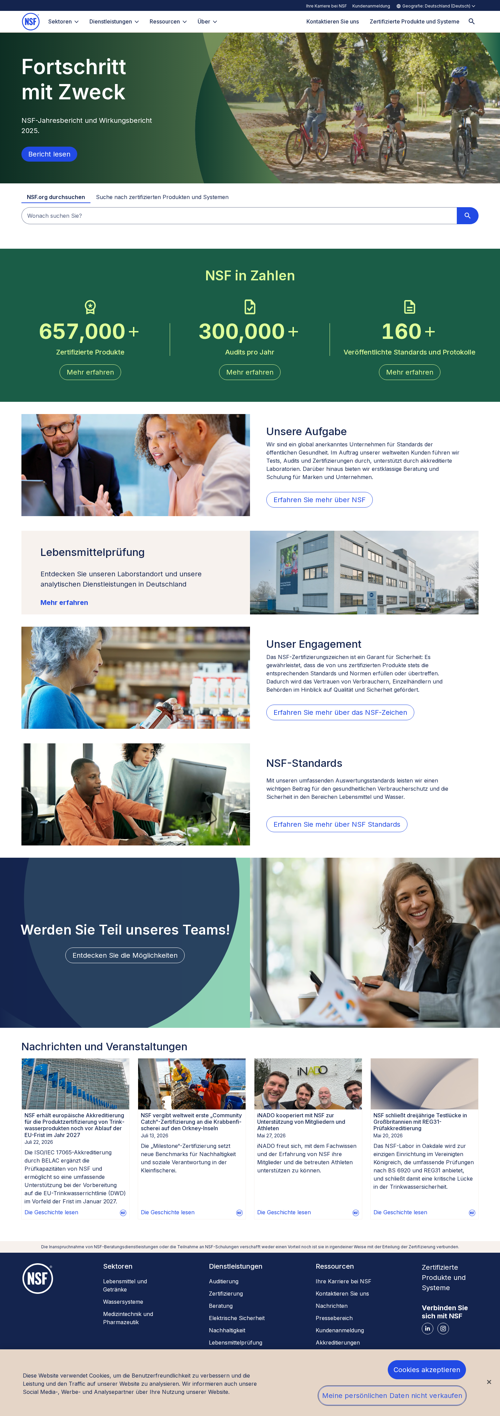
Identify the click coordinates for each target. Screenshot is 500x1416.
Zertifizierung (226, 1293)
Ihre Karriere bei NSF (326, 6)
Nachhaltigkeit (227, 1330)
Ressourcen (165, 21)
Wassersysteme (123, 1301)
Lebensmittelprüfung (235, 1342)
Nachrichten (332, 1305)
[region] (250, 1382)
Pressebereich (334, 1318)
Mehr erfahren (64, 602)
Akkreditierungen (338, 1342)
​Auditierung (223, 1281)
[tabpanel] (250, 215)
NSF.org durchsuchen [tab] (56, 197)
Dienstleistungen (110, 21)
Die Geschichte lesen (51, 1212)
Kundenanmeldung (371, 6)
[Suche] (472, 21)
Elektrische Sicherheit (237, 1318)
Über (204, 21)
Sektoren (60, 21)
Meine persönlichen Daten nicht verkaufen (392, 1396)
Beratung (221, 1305)
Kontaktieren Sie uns (342, 1293)
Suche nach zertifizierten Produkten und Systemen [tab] (162, 197)
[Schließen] (489, 1381)
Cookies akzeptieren (427, 1370)
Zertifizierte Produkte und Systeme (444, 1277)
